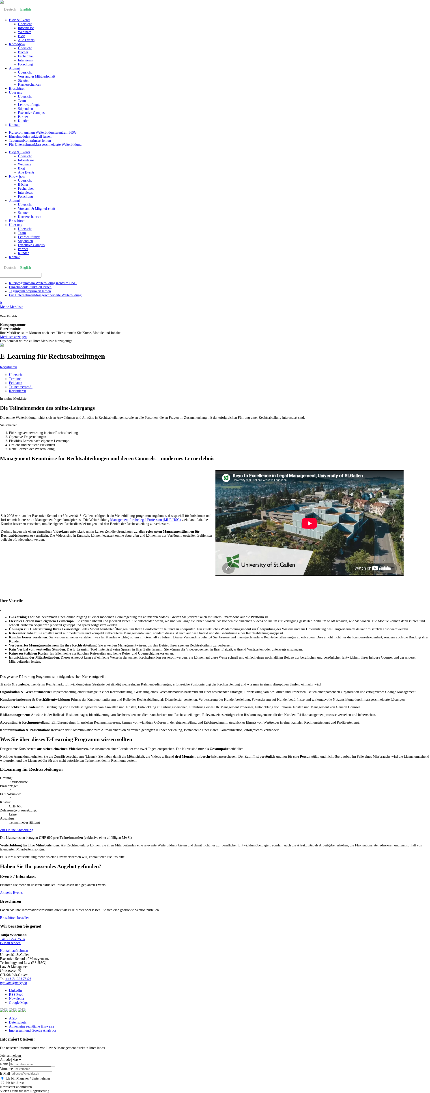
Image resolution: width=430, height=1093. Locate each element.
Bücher (23, 52)
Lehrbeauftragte (29, 104)
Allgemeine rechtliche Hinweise (31, 1026)
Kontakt (14, 125)
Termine (15, 379)
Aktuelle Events (11, 892)
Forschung (25, 64)
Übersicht (25, 24)
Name (4, 1064)
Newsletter (16, 998)
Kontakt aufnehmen (14, 950)
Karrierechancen (29, 84)
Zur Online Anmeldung (16, 830)
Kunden (23, 121)
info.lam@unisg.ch (13, 983)
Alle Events (26, 40)
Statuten (23, 80)
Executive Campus (31, 113)
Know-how (17, 44)
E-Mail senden (10, 943)
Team (22, 100)
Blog (21, 36)
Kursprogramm (43, 132)
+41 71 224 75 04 (12, 939)
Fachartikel (26, 56)
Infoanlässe (26, 28)
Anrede (5, 1059)
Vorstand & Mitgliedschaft (36, 76)
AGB (13, 1018)
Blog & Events (19, 20)
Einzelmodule (30, 136)
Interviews (25, 60)
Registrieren (8, 367)
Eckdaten (15, 383)
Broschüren (17, 88)
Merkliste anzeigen (13, 337)
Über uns (15, 92)
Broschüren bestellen (15, 918)
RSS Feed (16, 994)
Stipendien (25, 109)
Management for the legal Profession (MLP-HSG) (145, 520)
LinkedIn (15, 990)
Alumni (14, 68)
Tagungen (30, 140)
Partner (23, 117)
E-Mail (5, 1073)
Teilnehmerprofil (20, 387)
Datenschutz (17, 1022)
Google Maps (18, 1002)
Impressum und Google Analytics (32, 1030)
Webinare (24, 32)
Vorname (6, 1069)
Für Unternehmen (45, 144)
